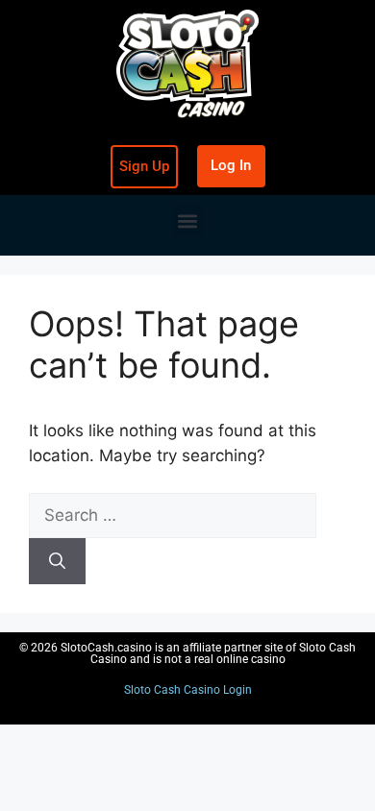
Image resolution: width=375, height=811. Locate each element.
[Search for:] (172, 515)
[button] (188, 220)
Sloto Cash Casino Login (188, 690)
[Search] (57, 561)
